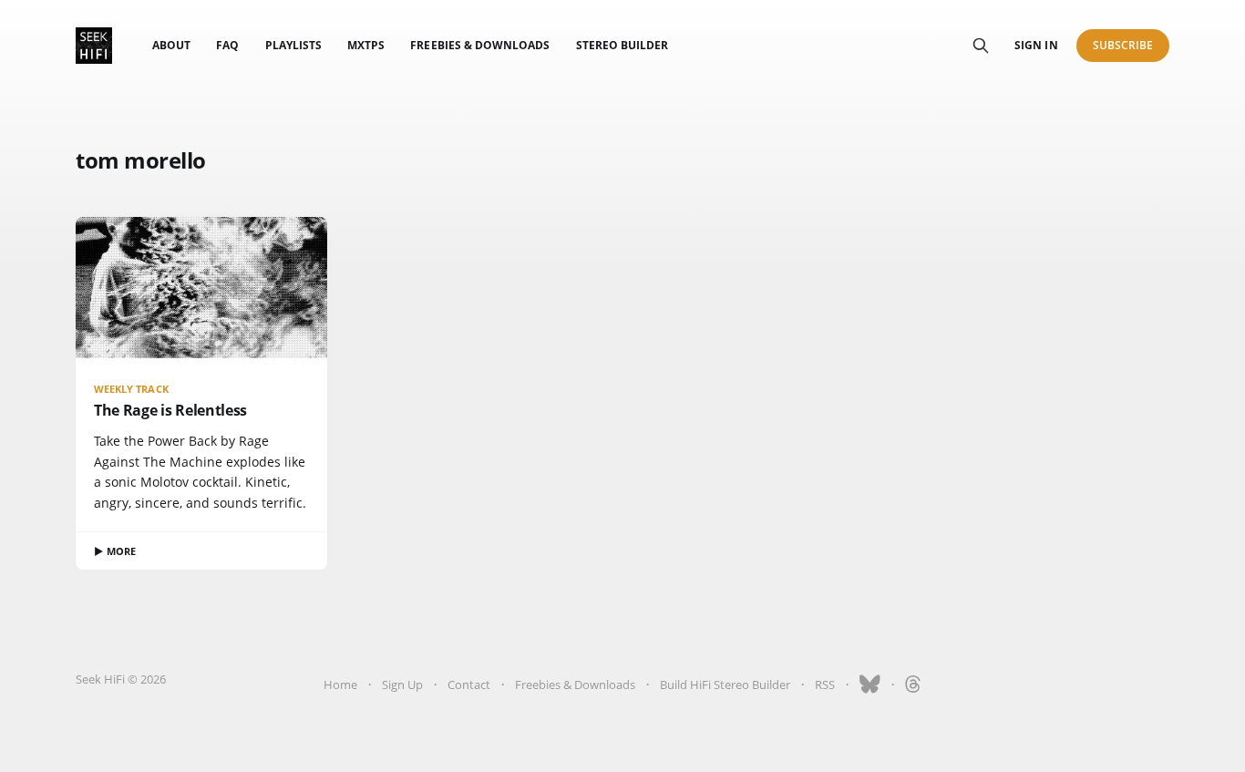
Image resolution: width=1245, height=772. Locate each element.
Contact (469, 684)
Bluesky (869, 684)
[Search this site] (980, 45)
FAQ (227, 45)
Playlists (294, 45)
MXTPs (366, 45)
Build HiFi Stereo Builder (725, 684)
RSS (825, 684)
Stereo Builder (622, 45)
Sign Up (402, 684)
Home (340, 684)
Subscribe (1123, 45)
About (171, 45)
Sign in (1035, 45)
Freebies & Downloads (480, 45)
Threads (913, 684)
